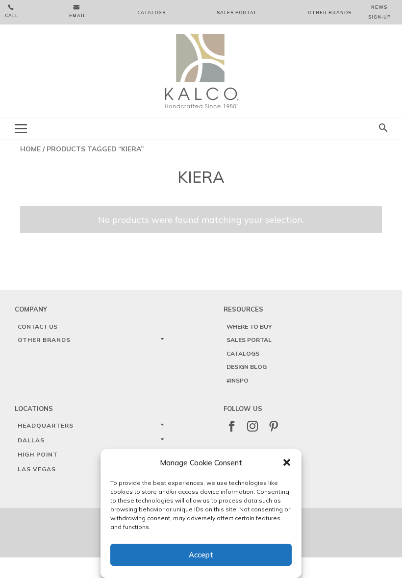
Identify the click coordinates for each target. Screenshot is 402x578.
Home (30, 148)
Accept (201, 554)
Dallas (31, 440)
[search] (383, 128)
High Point (38, 454)
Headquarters (46, 425)
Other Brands (330, 12)
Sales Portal (237, 12)
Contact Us (37, 326)
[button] (287, 462)
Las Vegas (37, 469)
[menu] (21, 128)
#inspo (237, 380)
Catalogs (151, 12)
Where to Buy (249, 326)
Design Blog (246, 366)
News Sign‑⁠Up (379, 12)
